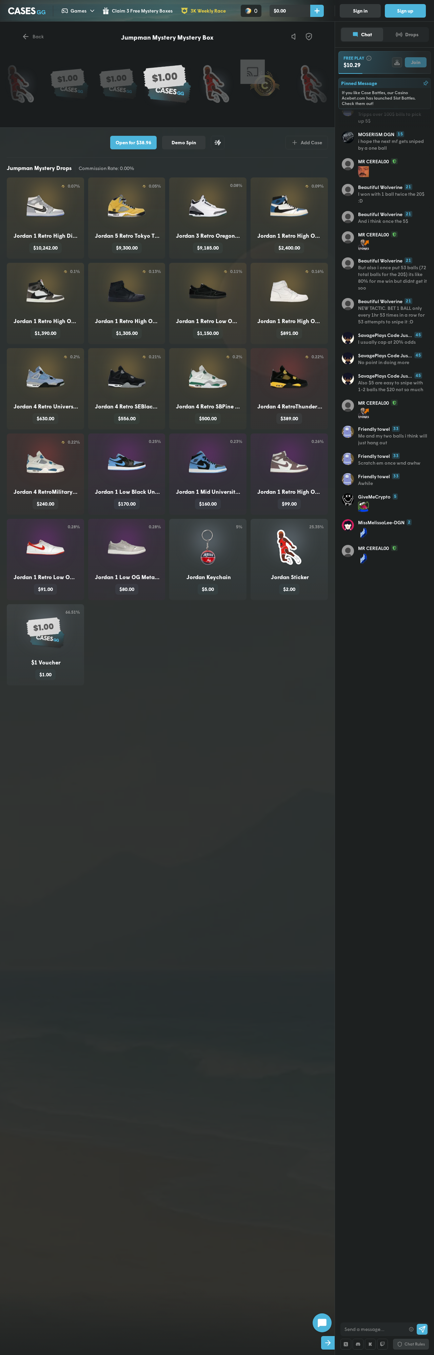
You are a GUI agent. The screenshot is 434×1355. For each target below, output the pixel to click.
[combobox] (373, 1329)
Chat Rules (415, 1344)
